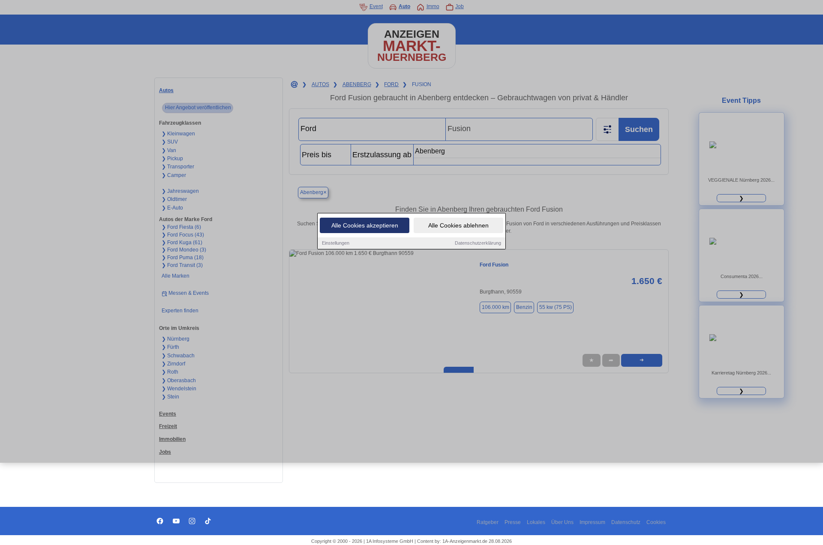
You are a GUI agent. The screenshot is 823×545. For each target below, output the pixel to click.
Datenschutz (625, 522)
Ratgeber (488, 522)
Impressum (592, 522)
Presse (513, 522)
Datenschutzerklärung (478, 243)
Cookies (656, 522)
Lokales (536, 522)
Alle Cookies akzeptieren (364, 225)
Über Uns (562, 522)
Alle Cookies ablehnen (458, 225)
